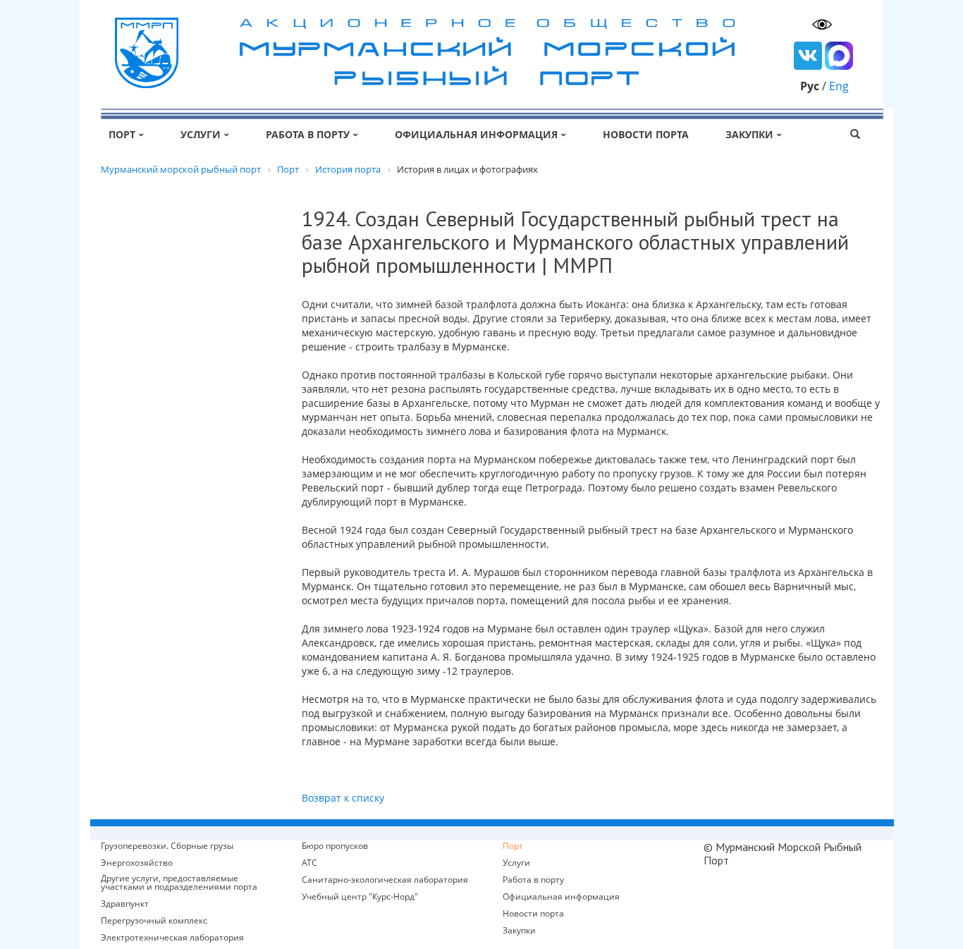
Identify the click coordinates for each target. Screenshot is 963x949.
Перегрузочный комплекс (154, 921)
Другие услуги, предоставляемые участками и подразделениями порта (179, 882)
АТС (309, 863)
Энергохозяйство (137, 863)
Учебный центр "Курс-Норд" (360, 897)
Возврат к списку (343, 797)
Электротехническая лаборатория (172, 937)
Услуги (200, 134)
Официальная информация (476, 134)
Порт (122, 134)
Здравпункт (125, 904)
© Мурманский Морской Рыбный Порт (782, 853)
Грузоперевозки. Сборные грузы (167, 846)
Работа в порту (308, 134)
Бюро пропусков (335, 846)
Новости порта (646, 134)
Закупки (749, 134)
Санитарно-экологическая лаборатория (385, 880)
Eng (839, 86)
